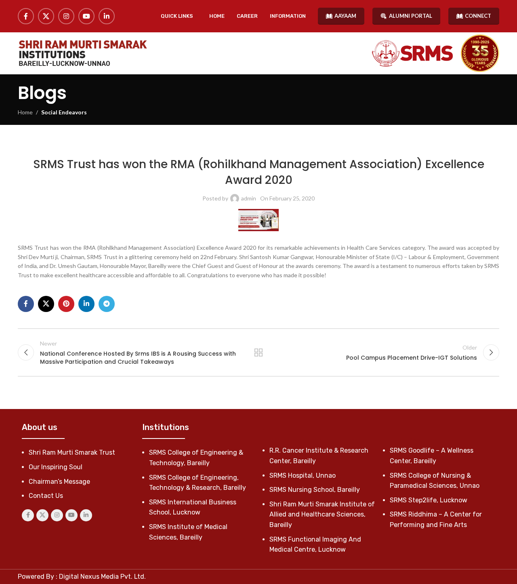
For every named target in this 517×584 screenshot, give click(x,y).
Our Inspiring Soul (55, 467)
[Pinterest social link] (66, 304)
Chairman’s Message (59, 481)
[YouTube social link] (86, 16)
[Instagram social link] (66, 16)
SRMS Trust (282, 145)
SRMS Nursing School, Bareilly (314, 489)
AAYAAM (345, 16)
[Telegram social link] (107, 304)
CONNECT (478, 16)
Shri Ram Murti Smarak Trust (72, 452)
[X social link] (46, 16)
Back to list (259, 352)
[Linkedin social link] (107, 16)
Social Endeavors (64, 112)
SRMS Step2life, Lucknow (428, 500)
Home (25, 112)
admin (248, 198)
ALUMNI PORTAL (410, 16)
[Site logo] (82, 53)
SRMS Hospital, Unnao (302, 475)
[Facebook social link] (26, 16)
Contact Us (46, 496)
